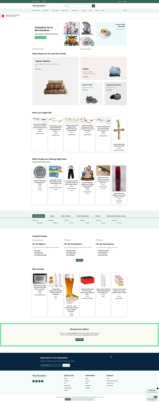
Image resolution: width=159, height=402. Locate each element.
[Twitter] (36, 381)
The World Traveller (103, 250)
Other (56, 298)
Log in (119, 1)
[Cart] (125, 5)
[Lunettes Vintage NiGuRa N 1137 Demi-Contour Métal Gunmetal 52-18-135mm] (103, 134)
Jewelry (90, 10)
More (102, 10)
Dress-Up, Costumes (71, 188)
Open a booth (86, 335)
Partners (87, 380)
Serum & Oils (119, 200)
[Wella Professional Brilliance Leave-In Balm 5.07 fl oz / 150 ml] (119, 184)
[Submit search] (93, 5)
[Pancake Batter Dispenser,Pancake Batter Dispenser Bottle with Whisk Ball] (55, 295)
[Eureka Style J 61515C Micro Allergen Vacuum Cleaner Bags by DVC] (55, 184)
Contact (66, 390)
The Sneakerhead (71, 252)
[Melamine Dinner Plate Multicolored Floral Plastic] (39, 184)
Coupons (97, 10)
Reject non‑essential (77, 399)
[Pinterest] (39, 381)
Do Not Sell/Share (89, 399)
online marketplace (72, 333)
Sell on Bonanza (36, 1)
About (65, 378)
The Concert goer (103, 255)
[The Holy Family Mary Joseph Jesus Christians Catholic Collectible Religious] (87, 184)
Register (125, 1)
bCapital (87, 388)
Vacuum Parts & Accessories (55, 187)
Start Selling (79, 339)
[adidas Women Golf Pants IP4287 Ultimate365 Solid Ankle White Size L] (103, 295)
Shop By (125, 10)
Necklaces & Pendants (119, 150)
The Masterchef (38, 252)
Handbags (84, 10)
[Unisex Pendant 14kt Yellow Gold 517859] (119, 134)
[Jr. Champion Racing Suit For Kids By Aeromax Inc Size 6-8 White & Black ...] (71, 184)
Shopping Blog (67, 388)
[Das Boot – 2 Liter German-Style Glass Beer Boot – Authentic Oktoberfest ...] (71, 295)
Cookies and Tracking (112, 380)
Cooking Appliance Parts (39, 294)
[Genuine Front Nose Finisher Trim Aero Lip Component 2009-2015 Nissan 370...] (103, 184)
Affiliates (66, 380)
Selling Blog (67, 385)
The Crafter (37, 250)
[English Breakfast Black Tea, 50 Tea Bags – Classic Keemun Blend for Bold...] (87, 295)
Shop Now (38, 69)
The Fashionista (70, 255)
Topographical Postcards (87, 298)
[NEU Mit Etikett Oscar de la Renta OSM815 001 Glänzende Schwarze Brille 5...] (55, 134)
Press (86, 383)
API (65, 383)
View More (79, 260)
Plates (40, 188)
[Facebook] (33, 381)
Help (44, 1)
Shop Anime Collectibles (41, 37)
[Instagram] (42, 381)
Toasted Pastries (119, 298)
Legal (86, 378)
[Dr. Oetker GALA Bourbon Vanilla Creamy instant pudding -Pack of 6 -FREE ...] (119, 295)
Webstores (88, 385)
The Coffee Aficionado (40, 255)
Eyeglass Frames (40, 133)
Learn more (100, 397)
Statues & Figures (87, 191)
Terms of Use (110, 385)
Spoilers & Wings (103, 186)
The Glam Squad (70, 250)
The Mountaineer (102, 252)
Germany (72, 315)
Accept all (67, 399)
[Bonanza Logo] (39, 5)
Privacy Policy (110, 383)
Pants (103, 296)
